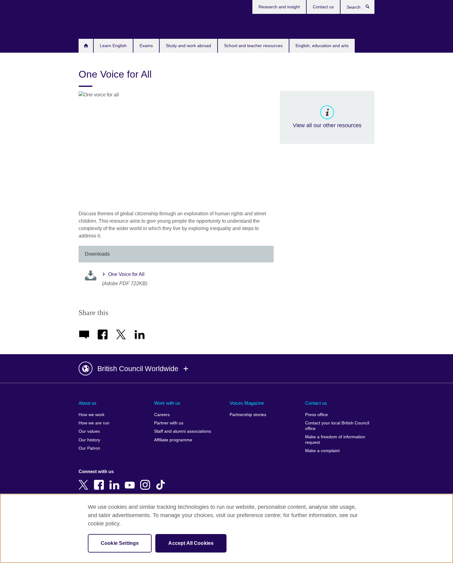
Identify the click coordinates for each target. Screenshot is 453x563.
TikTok (162, 480)
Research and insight (279, 6)
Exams (146, 45)
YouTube (131, 480)
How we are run (94, 423)
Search (370, 8)
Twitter (85, 480)
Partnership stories (248, 414)
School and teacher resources (253, 45)
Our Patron (89, 448)
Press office (316, 414)
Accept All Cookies (191, 543)
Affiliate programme (173, 440)
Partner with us (168, 423)
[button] (226, 368)
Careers (162, 414)
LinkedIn (115, 480)
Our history (89, 440)
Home (86, 46)
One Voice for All (126, 274)
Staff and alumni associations (182, 431)
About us (87, 403)
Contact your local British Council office (337, 426)
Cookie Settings (120, 543)
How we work (91, 414)
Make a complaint (322, 450)
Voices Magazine (247, 403)
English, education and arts (322, 45)
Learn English (113, 45)
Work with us (167, 403)
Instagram (146, 480)
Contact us (323, 6)
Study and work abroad (188, 45)
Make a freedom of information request (335, 440)
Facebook (100, 480)
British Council (97, 25)
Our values (89, 431)
